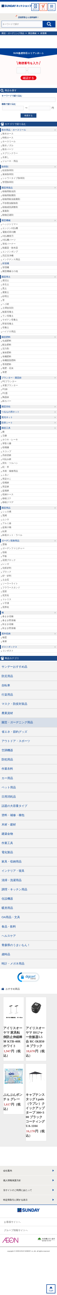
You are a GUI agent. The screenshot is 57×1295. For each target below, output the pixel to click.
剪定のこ (6, 478)
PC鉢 (5, 389)
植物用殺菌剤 (9, 195)
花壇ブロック (9, 560)
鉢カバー (6, 401)
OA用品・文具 (11, 917)
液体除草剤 (7, 174)
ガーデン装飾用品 (10, 540)
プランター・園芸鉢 (12, 377)
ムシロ (5, 519)
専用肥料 (6, 364)
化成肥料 (6, 340)
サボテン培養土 (10, 319)
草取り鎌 (6, 443)
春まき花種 (7, 616)
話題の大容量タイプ (14, 805)
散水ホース (7, 133)
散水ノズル (7, 145)
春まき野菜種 (9, 620)
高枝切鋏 (6, 455)
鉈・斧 (5, 467)
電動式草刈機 (9, 232)
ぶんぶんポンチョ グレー (12, 1097)
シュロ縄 (6, 511)
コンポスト (7, 650)
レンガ (5, 564)
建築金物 (7, 833)
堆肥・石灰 (7, 368)
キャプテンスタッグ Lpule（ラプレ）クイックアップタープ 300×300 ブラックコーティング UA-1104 (35, 1110)
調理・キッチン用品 (14, 889)
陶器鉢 (5, 397)
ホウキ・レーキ (10, 439)
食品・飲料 (9, 926)
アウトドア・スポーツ (16, 741)
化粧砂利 (6, 568)
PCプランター (9, 381)
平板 (4, 556)
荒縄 (4, 515)
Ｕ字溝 (5, 603)
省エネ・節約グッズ (14, 731)
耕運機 (43, 33)
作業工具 (7, 843)
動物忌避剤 (7, 215)
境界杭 (5, 607)
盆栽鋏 (5, 490)
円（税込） (12, 1053)
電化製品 (7, 852)
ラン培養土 (7, 316)
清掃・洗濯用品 (12, 880)
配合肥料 (6, 344)
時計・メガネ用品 (13, 963)
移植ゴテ (6, 498)
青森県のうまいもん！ (16, 945)
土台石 (5, 579)
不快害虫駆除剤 (10, 203)
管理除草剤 (7, 182)
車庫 (4, 641)
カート (43, 9)
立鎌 (4, 435)
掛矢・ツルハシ (10, 463)
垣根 (4, 552)
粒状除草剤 (7, 170)
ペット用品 (9, 787)
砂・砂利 (6, 575)
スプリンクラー (10, 153)
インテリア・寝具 (13, 870)
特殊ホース (7, 137)
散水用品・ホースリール (14, 129)
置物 (4, 544)
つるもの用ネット (10, 412)
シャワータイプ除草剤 (13, 178)
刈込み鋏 (6, 459)
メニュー (51, 9)
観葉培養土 (7, 312)
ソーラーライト (10, 583)
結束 (4, 531)
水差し (5, 157)
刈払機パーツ (9, 239)
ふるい (5, 474)
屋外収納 (6, 633)
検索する (28, 115)
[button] (28, 977)
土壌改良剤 (7, 308)
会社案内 (7, 1170)
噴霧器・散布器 (10, 247)
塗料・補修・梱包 (13, 815)
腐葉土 (5, 292)
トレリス (6, 599)
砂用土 (5, 296)
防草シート (7, 422)
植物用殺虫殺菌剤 (11, 199)
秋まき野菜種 (9, 628)
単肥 (4, 372)
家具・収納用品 (12, 861)
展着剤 (5, 211)
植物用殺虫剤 (9, 191)
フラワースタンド (11, 587)
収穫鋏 (5, 482)
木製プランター (10, 385)
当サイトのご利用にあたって (17, 1190)
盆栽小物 (6, 527)
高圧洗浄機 (7, 255)
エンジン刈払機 (10, 228)
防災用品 (7, 676)
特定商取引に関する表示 (15, 1200)
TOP (51, 1290)
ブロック (6, 571)
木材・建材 (9, 824)
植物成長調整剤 (10, 207)
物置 (4, 637)
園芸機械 (32, 33)
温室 (4, 591)
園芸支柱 (6, 406)
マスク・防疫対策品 (14, 703)
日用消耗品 (9, 796)
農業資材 (7, 713)
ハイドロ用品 (9, 331)
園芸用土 (6, 276)
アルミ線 (6, 523)
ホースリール (9, 141)
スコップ (6, 451)
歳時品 (6, 954)
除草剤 (5, 166)
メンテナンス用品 (11, 259)
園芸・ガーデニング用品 (13, 33)
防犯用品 (7, 759)
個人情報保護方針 (12, 1180)
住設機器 (7, 898)
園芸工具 (6, 428)
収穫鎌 (5, 447)
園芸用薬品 (7, 187)
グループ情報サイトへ (16, 1230)
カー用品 (7, 778)
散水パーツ (7, 149)
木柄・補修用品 (10, 471)
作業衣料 (7, 768)
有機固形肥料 (9, 360)
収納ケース (7, 494)
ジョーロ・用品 (10, 161)
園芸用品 (6, 507)
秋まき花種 (7, 624)
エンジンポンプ (10, 251)
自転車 (6, 685)
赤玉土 (5, 284)
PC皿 (5, 393)
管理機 (5, 267)
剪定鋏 (5, 486)
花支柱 (5, 595)
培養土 (5, 327)
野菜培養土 (7, 323)
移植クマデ (7, 502)
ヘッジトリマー (10, 224)
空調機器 (7, 750)
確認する (28, 78)
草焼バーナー (9, 243)
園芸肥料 (6, 337)
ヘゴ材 (5, 304)
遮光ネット (7, 417)
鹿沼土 (5, 280)
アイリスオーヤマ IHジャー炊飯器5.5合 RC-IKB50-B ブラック (35, 1037)
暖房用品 (7, 908)
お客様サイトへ (12, 1222)
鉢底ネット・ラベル (12, 535)
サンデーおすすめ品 (14, 666)
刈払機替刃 (7, 236)
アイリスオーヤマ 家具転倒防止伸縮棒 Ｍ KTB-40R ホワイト (12, 1037)
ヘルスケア (9, 935)
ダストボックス (9, 647)
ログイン (35, 9)
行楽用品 (7, 694)
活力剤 (5, 348)
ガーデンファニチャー (13, 548)
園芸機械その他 (10, 271)
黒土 (4, 288)
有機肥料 (6, 356)
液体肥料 (6, 352)
